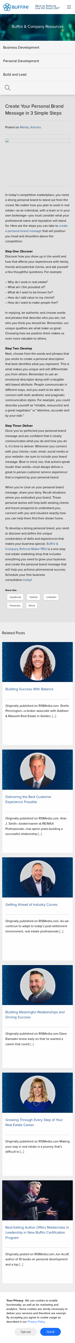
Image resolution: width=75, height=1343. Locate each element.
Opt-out (26, 1332)
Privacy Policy (36, 1321)
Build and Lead (14, 74)
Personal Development (21, 61)
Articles (35, 127)
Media (24, 127)
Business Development (21, 47)
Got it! (50, 1332)
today (27, 580)
